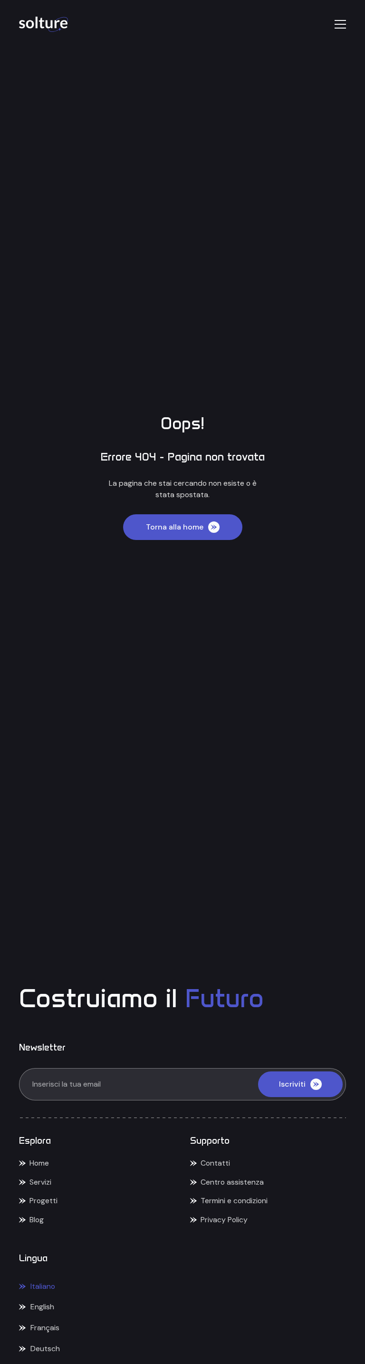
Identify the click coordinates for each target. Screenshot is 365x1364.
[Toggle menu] (340, 24)
